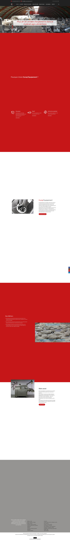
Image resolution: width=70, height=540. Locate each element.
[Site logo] (12, 4)
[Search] (59, 4)
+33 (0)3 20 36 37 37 (16, 1)
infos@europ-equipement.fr (27, 1)
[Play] (52, 332)
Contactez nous (50, 115)
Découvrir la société (43, 214)
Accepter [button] (35, 537)
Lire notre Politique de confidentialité (35, 539)
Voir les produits (34, 115)
